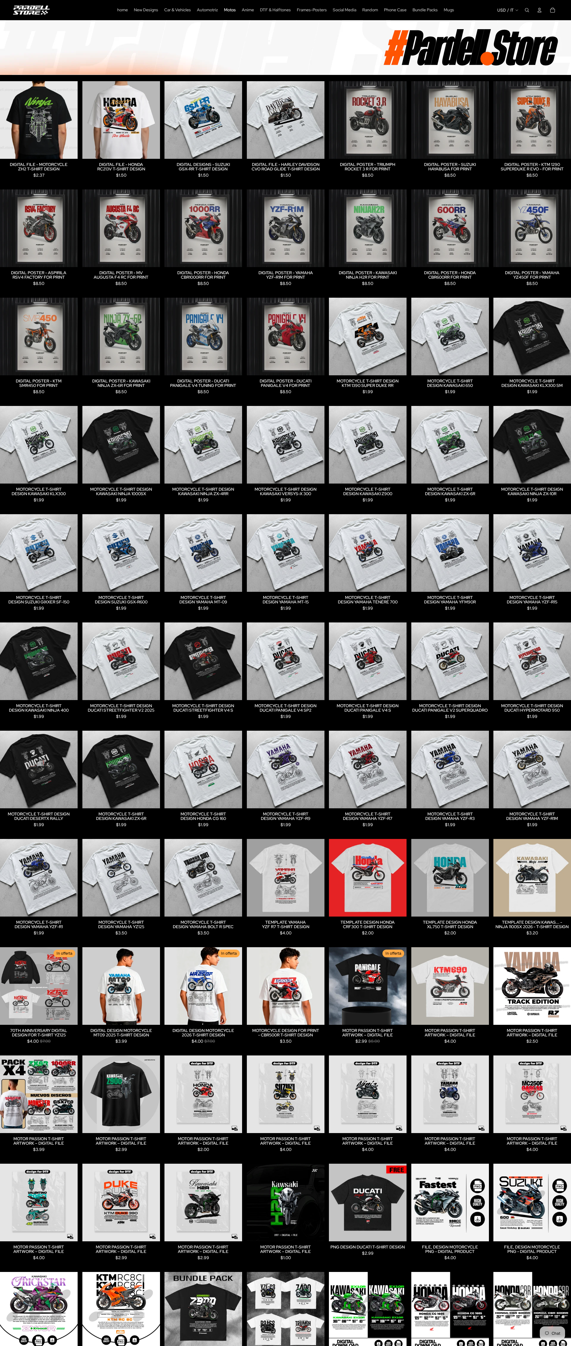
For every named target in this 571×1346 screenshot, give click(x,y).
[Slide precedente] (173, 119)
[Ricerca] (527, 10)
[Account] (539, 10)
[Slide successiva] (233, 119)
